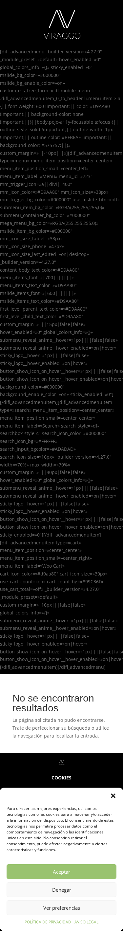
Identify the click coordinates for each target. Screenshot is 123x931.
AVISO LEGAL (86, 922)
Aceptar (61, 871)
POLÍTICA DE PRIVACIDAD (48, 922)
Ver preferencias (61, 907)
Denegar (61, 889)
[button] (113, 796)
